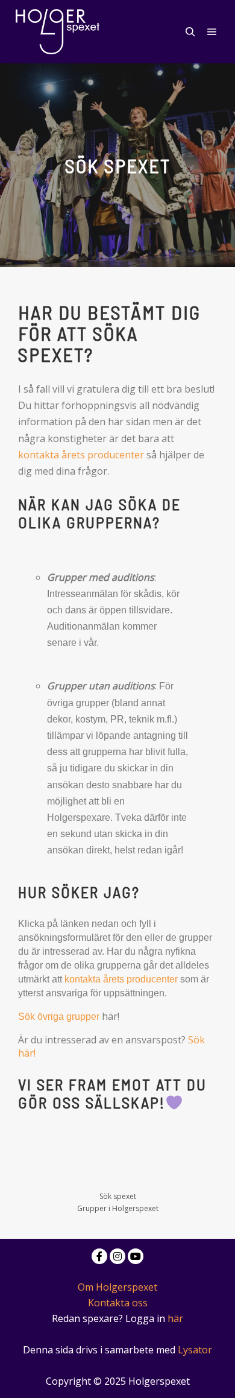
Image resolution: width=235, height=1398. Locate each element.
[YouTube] (135, 1256)
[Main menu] (212, 32)
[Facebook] (99, 1256)
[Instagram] (117, 1256)
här (175, 1318)
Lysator (195, 1349)
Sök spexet (117, 1196)
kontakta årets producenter (81, 454)
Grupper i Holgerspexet (117, 1208)
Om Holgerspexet (117, 1287)
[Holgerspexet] (57, 31)
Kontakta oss (118, 1302)
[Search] (190, 32)
